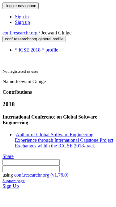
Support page (13, 180)
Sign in (22, 16)
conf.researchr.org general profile (34, 39)
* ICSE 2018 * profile (36, 49)
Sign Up (10, 186)
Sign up (22, 22)
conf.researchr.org (19, 32)
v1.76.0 (59, 175)
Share (8, 156)
